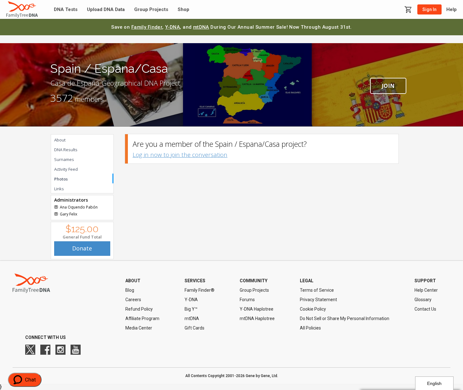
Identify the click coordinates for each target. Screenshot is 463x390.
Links (59, 189)
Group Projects (151, 9)
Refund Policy (139, 309)
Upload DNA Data (106, 9)
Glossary (423, 299)
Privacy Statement (318, 299)
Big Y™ (191, 309)
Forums (247, 299)
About (60, 140)
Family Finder (147, 27)
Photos (61, 179)
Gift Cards (194, 328)
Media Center (138, 328)
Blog (129, 290)
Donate (82, 248)
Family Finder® (199, 290)
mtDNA (201, 27)
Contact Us (425, 309)
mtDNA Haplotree (257, 318)
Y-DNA (172, 27)
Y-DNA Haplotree (256, 309)
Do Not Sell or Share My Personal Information (344, 318)
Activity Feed (66, 169)
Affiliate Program (142, 318)
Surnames (64, 159)
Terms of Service (317, 290)
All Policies (310, 328)
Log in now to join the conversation (180, 155)
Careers (133, 299)
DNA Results (65, 149)
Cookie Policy (313, 309)
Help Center (426, 290)
